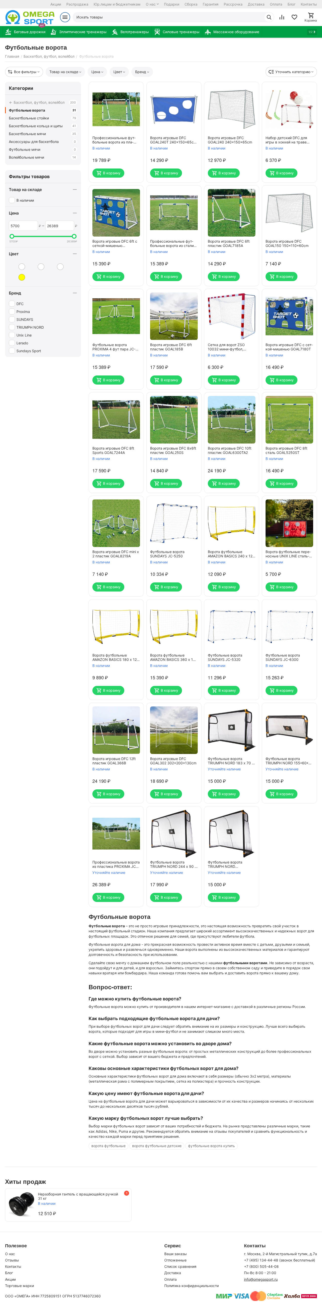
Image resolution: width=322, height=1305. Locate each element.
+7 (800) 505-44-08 (261, 1266)
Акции (55, 4)
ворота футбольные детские (157, 1146)
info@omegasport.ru (261, 1279)
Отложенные (175, 1260)
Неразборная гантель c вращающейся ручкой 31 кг (78, 1196)
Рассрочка (233, 4)
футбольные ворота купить (211, 1146)
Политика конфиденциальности (191, 1285)
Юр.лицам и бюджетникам (117, 4)
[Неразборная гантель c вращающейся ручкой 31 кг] (21, 1204)
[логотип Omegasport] (30, 17)
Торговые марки (19, 1285)
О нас (151, 4)
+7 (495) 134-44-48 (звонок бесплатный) (279, 1260)
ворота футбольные (108, 1146)
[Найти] (269, 17)
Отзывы (12, 1260)
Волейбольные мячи (42, 157)
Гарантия (210, 4)
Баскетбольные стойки (42, 118)
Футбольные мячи (42, 149)
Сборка (191, 4)
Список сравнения (180, 1266)
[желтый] (18, 277)
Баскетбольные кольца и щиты (42, 126)
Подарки (171, 4)
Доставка (256, 4)
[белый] (18, 266)
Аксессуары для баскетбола (42, 141)
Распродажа (77, 4)
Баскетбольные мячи (42, 134)
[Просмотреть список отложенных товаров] (294, 17)
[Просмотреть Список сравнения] (282, 17)
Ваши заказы (175, 1254)
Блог (291, 4)
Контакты (309, 4)
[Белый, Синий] (37, 266)
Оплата (276, 4)
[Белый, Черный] (56, 266)
